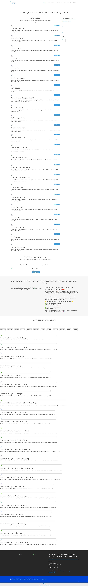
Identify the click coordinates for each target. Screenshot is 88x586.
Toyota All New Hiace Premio (20, 167)
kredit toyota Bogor (52, 571)
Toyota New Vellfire (17, 108)
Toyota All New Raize (18, 138)
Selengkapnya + (57, 25)
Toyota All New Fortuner (19, 158)
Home (44, 2)
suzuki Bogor (22, 329)
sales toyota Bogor (59, 571)
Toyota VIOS (15, 68)
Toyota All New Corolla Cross (20, 177)
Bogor (58, 569)
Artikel (75, 2)
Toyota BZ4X (15, 88)
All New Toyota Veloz (18, 118)
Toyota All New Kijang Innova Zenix (22, 98)
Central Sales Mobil (30, 579)
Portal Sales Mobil (22, 579)
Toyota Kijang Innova (18, 247)
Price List (59, 2)
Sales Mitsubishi (16, 579)
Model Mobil (51, 2)
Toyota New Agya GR (18, 78)
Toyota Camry (16, 217)
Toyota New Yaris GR (18, 38)
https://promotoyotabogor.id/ (17, 578)
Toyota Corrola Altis (17, 227)
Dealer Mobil (44, 579)
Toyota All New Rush (18, 28)
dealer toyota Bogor (52, 572)
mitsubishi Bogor (10, 329)
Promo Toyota (67, 2)
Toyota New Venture (18, 197)
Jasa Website (37, 578)
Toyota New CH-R (17, 187)
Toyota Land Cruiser (18, 207)
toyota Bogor (16, 329)
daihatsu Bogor (3, 329)
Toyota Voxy (15, 58)
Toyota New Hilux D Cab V (19, 148)
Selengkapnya (35, 272)
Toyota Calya (15, 237)
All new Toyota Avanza (18, 128)
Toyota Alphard (16, 48)
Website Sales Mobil (37, 579)
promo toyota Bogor (67, 571)
